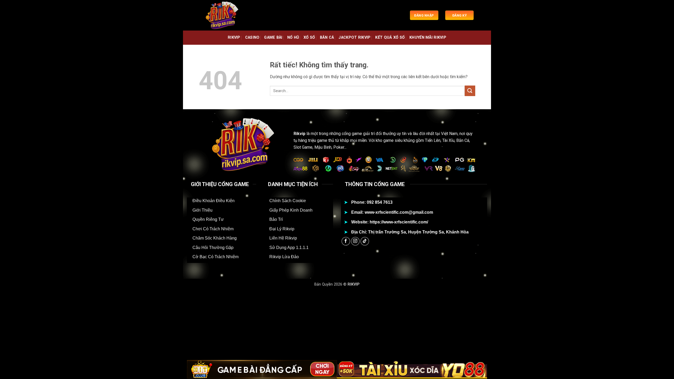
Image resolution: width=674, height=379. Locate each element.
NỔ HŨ (293, 37)
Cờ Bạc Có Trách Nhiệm (215, 257)
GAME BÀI (273, 37)
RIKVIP (234, 37)
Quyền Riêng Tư (208, 219)
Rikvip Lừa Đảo (284, 257)
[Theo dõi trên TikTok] (364, 241)
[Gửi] (470, 91)
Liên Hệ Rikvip (283, 238)
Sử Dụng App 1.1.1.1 (289, 247)
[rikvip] (225, 15)
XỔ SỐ (309, 37)
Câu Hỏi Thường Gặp (213, 247)
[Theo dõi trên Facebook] (345, 241)
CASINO (252, 37)
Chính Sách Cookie (287, 200)
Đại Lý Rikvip (281, 229)
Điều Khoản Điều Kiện (213, 200)
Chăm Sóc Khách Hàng (214, 238)
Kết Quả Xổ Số (390, 37)
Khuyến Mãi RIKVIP (427, 37)
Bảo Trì (276, 219)
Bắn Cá (327, 37)
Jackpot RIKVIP (354, 37)
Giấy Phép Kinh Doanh (291, 210)
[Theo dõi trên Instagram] (355, 241)
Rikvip (299, 133)
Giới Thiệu (202, 210)
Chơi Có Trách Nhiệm (213, 229)
